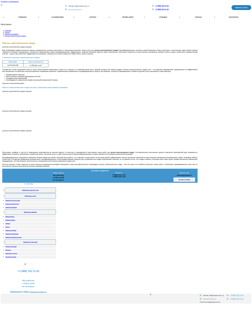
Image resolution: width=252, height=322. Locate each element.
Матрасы (8, 250)
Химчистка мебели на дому (14, 237)
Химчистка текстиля (30, 242)
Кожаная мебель (10, 220)
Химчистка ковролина (12, 234)
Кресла (8, 227)
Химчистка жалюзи (11, 207)
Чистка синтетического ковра (15, 36)
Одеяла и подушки (11, 246)
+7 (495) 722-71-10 (162, 6)
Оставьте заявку (184, 179)
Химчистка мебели (30, 212)
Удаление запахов (11, 257)
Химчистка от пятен (11, 253)
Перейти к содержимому (10, 1)
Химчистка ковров (11, 230)
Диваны (8, 223)
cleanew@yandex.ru (75, 9)
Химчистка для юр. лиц (30, 190)
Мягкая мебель (10, 216)
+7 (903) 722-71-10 (162, 9)
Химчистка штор (30, 196)
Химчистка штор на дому (13, 200)
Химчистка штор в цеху (12, 204)
